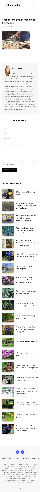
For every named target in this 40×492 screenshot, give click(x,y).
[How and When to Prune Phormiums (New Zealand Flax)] (9, 305)
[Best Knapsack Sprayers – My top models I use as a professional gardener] (9, 218)
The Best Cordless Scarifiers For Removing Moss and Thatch (27, 403)
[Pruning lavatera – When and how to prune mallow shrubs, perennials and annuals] (9, 280)
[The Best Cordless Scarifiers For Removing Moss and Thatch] (9, 404)
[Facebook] (17, 452)
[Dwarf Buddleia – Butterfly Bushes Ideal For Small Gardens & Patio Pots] (9, 392)
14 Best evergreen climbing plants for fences (25, 317)
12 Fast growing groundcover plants (26, 354)
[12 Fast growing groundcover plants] (9, 354)
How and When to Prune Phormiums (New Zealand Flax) (26, 304)
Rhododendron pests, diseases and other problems (26, 292)
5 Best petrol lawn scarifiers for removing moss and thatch (27, 255)
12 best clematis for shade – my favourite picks (27, 379)
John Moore (8, 26)
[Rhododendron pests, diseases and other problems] (9, 293)
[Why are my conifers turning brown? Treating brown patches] (9, 367)
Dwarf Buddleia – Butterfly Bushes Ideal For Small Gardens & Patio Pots (26, 391)
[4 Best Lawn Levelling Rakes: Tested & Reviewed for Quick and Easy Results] (9, 206)
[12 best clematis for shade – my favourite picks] (9, 379)
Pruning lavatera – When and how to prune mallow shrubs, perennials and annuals (26, 279)
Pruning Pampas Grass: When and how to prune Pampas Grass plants (26, 329)
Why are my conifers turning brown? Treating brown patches (27, 366)
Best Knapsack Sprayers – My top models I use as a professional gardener (26, 218)
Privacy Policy (6, 458)
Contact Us (35, 458)
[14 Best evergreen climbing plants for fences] (9, 317)
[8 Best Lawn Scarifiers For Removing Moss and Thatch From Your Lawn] (9, 429)
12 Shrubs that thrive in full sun (26, 342)
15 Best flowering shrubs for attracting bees (26, 267)
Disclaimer (16, 458)
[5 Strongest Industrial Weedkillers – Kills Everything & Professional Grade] (9, 243)
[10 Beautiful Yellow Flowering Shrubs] (9, 416)
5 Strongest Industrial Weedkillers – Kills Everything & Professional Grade (27, 242)
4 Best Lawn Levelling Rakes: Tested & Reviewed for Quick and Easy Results (26, 205)
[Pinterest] (22, 452)
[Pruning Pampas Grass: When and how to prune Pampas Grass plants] (9, 330)
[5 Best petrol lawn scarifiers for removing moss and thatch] (9, 256)
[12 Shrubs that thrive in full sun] (9, 342)
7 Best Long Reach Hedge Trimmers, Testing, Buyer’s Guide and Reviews (25, 230)
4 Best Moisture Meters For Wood (25, 193)
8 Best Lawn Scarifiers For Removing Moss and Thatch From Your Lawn (25, 428)
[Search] (35, 5)
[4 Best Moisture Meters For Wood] (9, 194)
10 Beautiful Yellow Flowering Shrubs (26, 416)
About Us (26, 458)
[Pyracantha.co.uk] (14, 5)
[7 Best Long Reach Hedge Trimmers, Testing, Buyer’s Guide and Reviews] (9, 231)
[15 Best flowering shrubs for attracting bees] (9, 268)
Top (20, 488)
